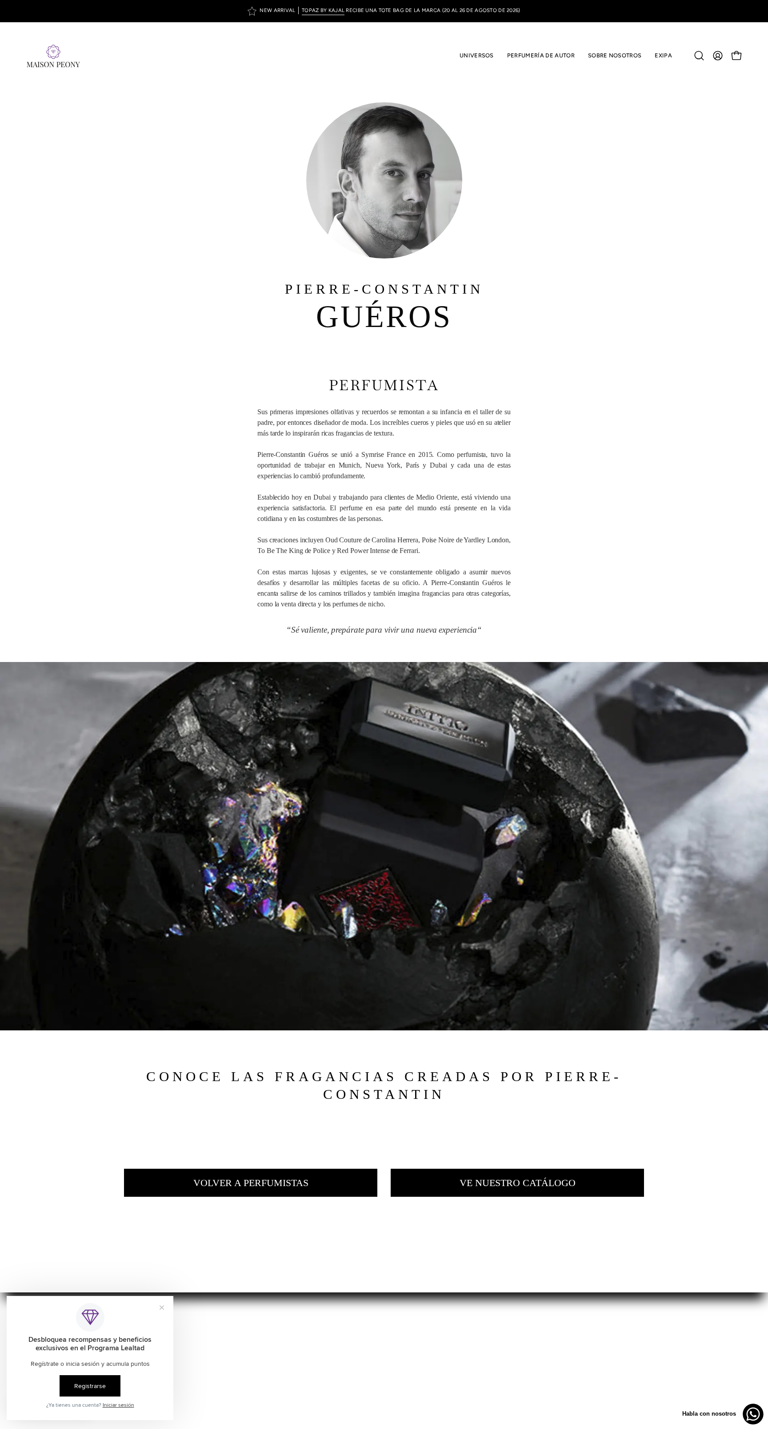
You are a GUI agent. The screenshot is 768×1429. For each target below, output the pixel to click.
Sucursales (410, 1343)
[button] (540, 55)
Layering (406, 1372)
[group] (384, 11)
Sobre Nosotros (417, 1328)
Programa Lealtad (420, 1358)
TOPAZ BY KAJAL (323, 10)
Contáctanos (413, 1387)
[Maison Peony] (53, 55)
